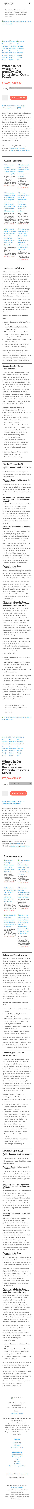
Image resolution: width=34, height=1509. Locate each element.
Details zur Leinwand (9, 106)
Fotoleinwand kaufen (18, 10)
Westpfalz (16, 12)
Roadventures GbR (17, 1488)
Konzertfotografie (17, 1455)
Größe (5, 89)
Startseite (8, 10)
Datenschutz (19, 1474)
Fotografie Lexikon (17, 1447)
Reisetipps (17, 1445)
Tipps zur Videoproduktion (17, 1466)
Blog (17, 1459)
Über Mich (17, 1464)
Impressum (9, 1474)
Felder (17, 150)
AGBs (26, 1474)
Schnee (22, 150)
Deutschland (8, 12)
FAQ (19, 108)
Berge (13, 150)
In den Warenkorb (19, 98)
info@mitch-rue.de (17, 1413)
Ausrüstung (17, 1443)
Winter (28, 150)
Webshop (17, 1461)
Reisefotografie (17, 1457)
